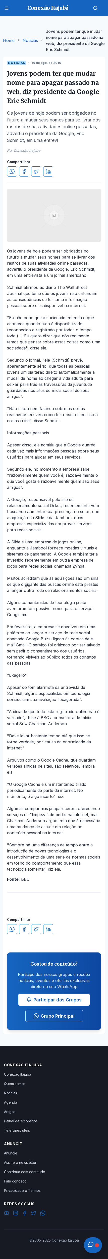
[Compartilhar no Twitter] (36, 171)
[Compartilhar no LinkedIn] (48, 171)
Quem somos (15, 1083)
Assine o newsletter (20, 1162)
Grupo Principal (58, 1016)
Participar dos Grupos (57, 999)
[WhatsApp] (42, 1214)
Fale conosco (15, 1181)
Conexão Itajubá (17, 1074)
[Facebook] (24, 1214)
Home (9, 40)
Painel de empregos (21, 1121)
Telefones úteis (17, 1130)
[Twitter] (33, 1214)
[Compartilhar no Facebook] (24, 171)
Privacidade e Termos (22, 1190)
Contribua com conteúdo (24, 1172)
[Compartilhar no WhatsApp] (12, 171)
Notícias (30, 40)
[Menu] (6, 8)
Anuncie (10, 1153)
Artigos (10, 1112)
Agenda (10, 1102)
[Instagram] (15, 1214)
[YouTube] (6, 1214)
